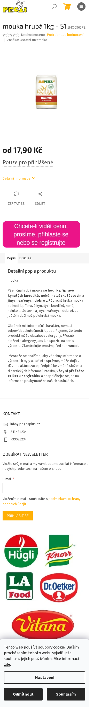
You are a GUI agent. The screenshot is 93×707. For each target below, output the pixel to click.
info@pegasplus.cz (25, 424)
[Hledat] (54, 6)
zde (7, 664)
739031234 (18, 439)
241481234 (18, 431)
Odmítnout (23, 694)
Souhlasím (66, 694)
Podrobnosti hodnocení (65, 34)
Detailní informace (16, 178)
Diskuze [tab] (25, 258)
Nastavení (44, 677)
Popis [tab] (11, 258)
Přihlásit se (18, 515)
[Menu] (81, 6)
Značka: (27, 40)
